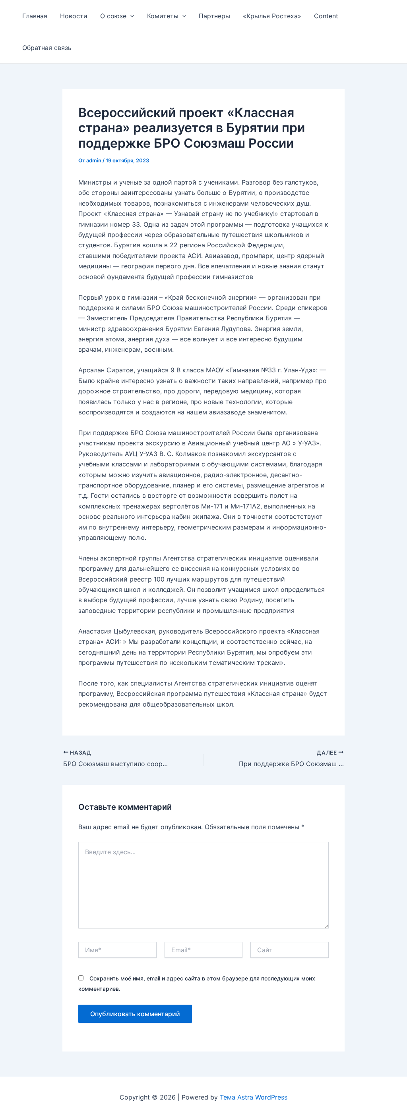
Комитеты (162, 16)
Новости (73, 16)
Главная (34, 16)
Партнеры (214, 16)
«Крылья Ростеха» (272, 16)
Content (326, 16)
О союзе (113, 16)
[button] (130, 16)
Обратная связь (47, 48)
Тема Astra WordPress (253, 1097)
